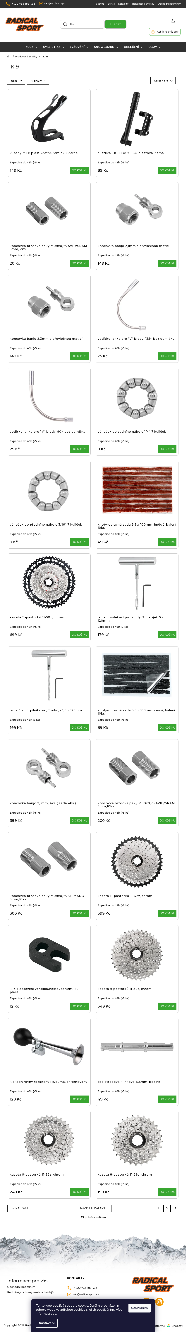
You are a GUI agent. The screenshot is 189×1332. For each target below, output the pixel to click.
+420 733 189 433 (23, 3)
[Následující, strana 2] (167, 1208)
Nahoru (21, 1208)
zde (53, 1313)
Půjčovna (99, 3)
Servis (111, 3)
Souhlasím (139, 1308)
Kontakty (123, 3)
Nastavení (47, 1323)
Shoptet (177, 1326)
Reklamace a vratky (143, 3)
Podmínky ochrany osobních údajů (30, 1292)
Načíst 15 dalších (93, 1208)
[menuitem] (31, 47)
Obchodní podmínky (169, 3)
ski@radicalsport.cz (58, 3)
